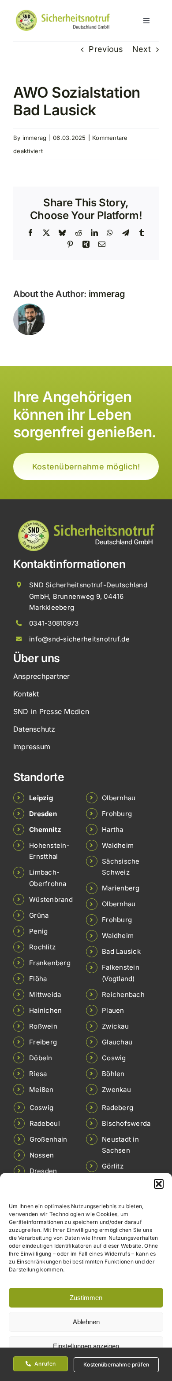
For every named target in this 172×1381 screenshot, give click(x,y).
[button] (158, 1184)
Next (141, 49)
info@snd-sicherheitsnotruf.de (79, 639)
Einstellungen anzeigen (86, 1346)
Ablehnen (86, 1322)
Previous (106, 49)
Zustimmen (86, 1297)
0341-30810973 (54, 623)
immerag (34, 137)
